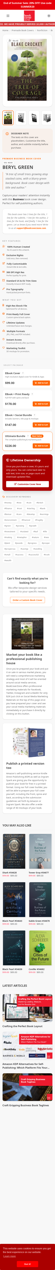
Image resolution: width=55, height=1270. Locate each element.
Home (5, 30)
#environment (10, 520)
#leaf (35, 531)
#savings (24, 549)
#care (19, 514)
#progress (32, 543)
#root (19, 508)
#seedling (37, 549)
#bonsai (7, 514)
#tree (19, 502)
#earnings (44, 514)
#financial (26, 520)
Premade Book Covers (23, 30)
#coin (29, 502)
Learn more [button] (9, 1256)
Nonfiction (42, 30)
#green (7, 525)
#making (8, 537)
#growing (20, 525)
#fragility (39, 520)
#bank (42, 508)
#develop (31, 514)
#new (46, 537)
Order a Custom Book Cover (27, 600)
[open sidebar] (8, 16)
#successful (34, 554)
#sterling (31, 508)
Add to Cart (43, 383)
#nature (35, 537)
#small (7, 554)
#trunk (47, 554)
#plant (7, 543)
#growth (32, 525)
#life (45, 531)
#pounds (19, 543)
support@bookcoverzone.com (31, 228)
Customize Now (29, 70)
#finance (8, 508)
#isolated (24, 531)
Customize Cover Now (29, 484)
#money (7, 502)
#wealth (7, 560)
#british (40, 502)
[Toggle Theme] (49, 16)
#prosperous (9, 549)
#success (19, 554)
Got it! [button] (27, 1264)
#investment (9, 531)
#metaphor (22, 537)
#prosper (46, 543)
